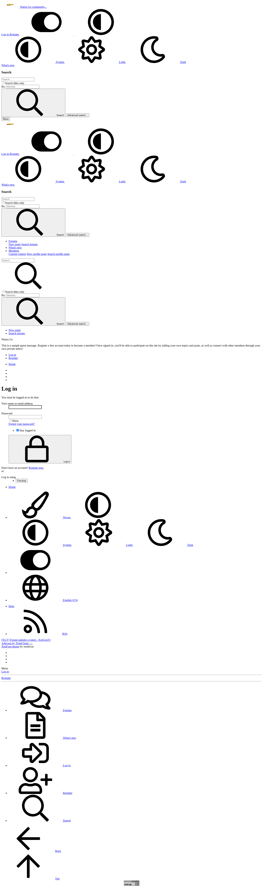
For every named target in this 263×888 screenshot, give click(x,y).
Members (14, 250)
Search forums (29, 244)
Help (11, 606)
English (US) (70, 600)
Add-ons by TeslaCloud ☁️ (17, 643)
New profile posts (37, 254)
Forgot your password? (22, 423)
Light (122, 62)
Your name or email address (17, 403)
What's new (15, 247)
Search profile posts (58, 254)
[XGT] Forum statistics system (25, 639)
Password (6, 413)
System (60, 62)
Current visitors (17, 254)
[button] (101, 34)
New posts (15, 244)
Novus (66, 517)
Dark (183, 62)
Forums (13, 241)
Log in (5, 671)
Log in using (8, 477)
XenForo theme (10, 646)
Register (6, 678)
